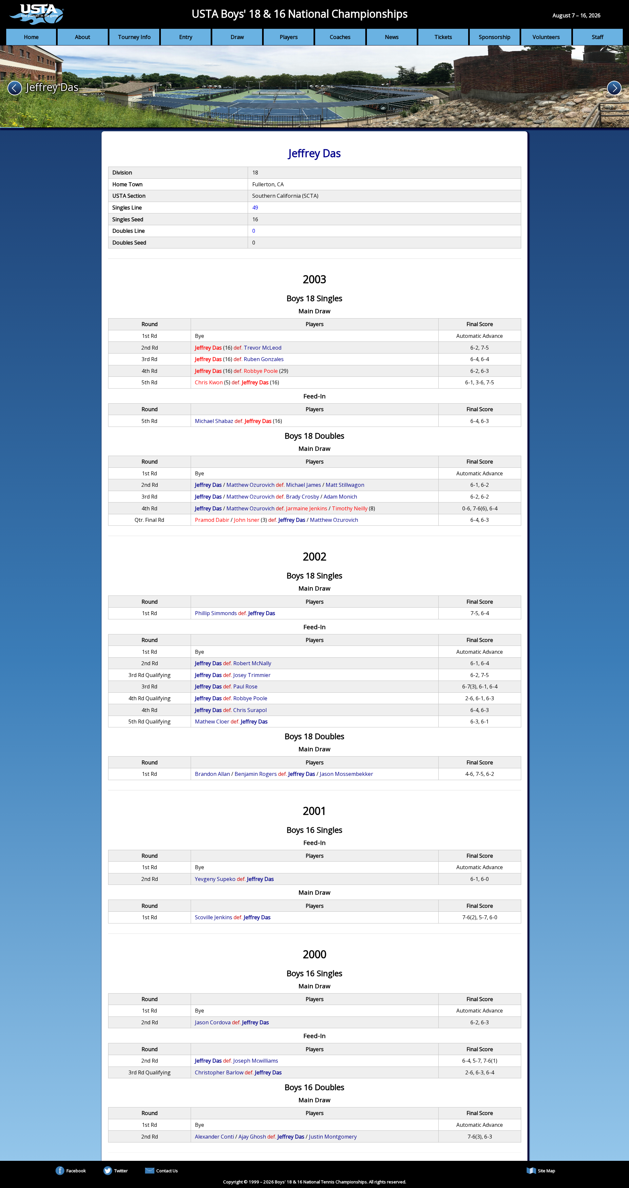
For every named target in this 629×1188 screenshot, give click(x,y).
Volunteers (546, 37)
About (82, 37)
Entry (185, 37)
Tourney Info (134, 37)
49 (255, 207)
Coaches (340, 37)
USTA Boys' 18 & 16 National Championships (300, 14)
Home (31, 37)
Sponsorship (494, 37)
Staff (597, 37)
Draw (237, 37)
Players (289, 37)
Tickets (443, 37)
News (392, 37)
